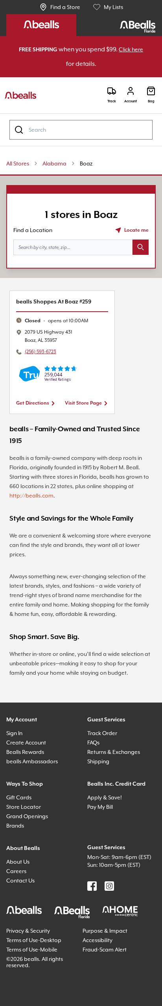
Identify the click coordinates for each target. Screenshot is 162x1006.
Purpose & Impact (107, 969)
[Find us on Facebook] (92, 925)
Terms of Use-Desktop (37, 978)
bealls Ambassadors (34, 792)
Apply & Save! (107, 828)
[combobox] (81, 130)
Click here (64, 64)
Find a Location (35, 230)
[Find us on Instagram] (109, 925)
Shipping (99, 792)
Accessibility (100, 978)
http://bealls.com (66, 495)
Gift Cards (20, 828)
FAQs (95, 773)
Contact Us (21, 911)
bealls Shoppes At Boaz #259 (59, 302)
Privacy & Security (31, 969)
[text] (61, 321)
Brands (16, 856)
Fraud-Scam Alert (107, 988)
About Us (19, 892)
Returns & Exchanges (117, 782)
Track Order (103, 764)
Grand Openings (29, 847)
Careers (17, 902)
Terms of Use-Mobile (35, 988)
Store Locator (25, 837)
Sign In (16, 764)
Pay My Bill (103, 837)
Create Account (27, 773)
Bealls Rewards (28, 782)
